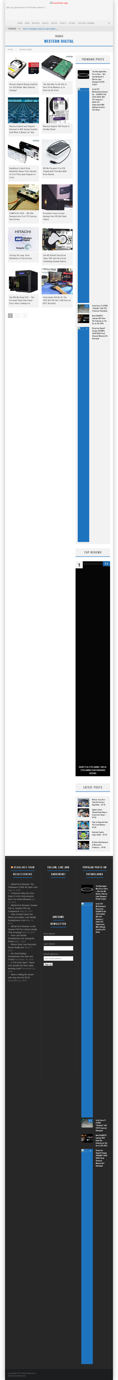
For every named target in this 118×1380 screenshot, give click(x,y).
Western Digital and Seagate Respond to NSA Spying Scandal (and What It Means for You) (23, 129)
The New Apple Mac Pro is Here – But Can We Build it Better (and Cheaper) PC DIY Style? (99, 78)
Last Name (49, 943)
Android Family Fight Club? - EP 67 (37, 29)
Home (20, 23)
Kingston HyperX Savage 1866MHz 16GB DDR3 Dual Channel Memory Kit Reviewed (100, 333)
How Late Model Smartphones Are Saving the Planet (21, 938)
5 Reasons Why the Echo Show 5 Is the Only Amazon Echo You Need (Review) (21, 896)
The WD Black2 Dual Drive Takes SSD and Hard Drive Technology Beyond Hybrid (54, 258)
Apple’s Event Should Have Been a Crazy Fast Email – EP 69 (99, 813)
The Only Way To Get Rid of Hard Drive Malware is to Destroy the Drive (55, 87)
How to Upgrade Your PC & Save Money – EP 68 (100, 824)
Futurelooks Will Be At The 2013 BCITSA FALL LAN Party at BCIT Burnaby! (57, 300)
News (27, 23)
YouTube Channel (86, 23)
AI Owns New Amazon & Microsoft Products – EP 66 (100, 845)
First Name (49, 933)
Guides (45, 23)
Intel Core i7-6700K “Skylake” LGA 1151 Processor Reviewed (100, 308)
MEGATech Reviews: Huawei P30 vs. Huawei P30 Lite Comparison (22, 908)
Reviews (36, 23)
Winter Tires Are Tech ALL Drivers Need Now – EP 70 (98, 802)
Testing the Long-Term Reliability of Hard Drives (20, 257)
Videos (54, 23)
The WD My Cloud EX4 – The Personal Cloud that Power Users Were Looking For (21, 300)
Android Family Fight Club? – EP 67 (99, 833)
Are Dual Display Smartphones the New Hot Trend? (20, 956)
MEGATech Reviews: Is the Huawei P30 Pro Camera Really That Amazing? (22, 929)
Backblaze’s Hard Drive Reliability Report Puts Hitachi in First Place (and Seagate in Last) (22, 173)
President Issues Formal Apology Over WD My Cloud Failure (54, 216)
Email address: (51, 954)
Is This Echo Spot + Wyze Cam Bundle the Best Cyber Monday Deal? (21, 965)
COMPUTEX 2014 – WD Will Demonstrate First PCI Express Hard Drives (23, 216)
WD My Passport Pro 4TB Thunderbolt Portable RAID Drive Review (55, 171)
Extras (72, 23)
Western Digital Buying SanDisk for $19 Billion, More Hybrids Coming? (23, 87)
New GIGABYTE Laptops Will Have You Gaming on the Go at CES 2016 (99, 319)
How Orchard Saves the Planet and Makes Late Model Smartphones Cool (22, 917)
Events (63, 23)
